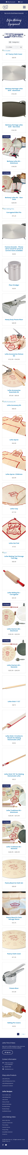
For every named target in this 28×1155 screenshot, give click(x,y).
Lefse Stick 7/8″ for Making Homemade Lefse (14, 775)
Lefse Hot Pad (14, 543)
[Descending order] (20, 47)
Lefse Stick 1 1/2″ (14, 701)
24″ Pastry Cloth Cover (14, 54)
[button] (2, 13)
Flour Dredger (14, 285)
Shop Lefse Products (9, 1075)
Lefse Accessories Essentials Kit (14, 391)
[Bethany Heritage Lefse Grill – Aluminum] (14, 64)
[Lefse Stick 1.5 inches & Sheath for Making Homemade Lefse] (14, 711)
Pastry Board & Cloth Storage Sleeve (14, 918)
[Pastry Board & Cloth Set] (14, 858)
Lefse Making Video (9, 1117)
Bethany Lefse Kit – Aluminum (14, 162)
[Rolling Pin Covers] (14, 998)
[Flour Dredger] (14, 260)
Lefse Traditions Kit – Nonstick (14, 848)
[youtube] (6, 1145)
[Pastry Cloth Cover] (14, 929)
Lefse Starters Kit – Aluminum (14, 630)
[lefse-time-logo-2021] (5, 5)
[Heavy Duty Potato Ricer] (14, 294)
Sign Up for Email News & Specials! (14, 13)
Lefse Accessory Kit (14, 405)
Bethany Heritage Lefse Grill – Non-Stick (14, 126)
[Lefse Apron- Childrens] (14, 449)
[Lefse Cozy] (14, 484)
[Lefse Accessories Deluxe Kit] (14, 329)
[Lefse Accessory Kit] (8, 402)
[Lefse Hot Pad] (14, 518)
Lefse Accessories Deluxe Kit (14, 355)
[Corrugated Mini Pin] (8, 209)
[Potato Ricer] (14, 963)
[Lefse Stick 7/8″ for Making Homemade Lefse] (14, 749)
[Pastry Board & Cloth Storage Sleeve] (14, 892)
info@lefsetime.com (9, 1069)
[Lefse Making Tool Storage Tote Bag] (4, 553)
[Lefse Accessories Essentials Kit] (14, 365)
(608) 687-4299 (8, 1066)
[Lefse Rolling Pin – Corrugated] (14, 568)
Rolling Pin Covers (14, 1023)
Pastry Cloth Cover (14, 954)
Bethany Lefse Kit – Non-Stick (14, 198)
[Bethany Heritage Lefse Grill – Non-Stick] (14, 100)
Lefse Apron (14, 440)
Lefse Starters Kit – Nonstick (14, 666)
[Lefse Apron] (14, 415)
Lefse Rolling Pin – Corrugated (14, 593)
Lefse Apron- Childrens (14, 474)
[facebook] (3, 1145)
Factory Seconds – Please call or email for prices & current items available (14, 249)
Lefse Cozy (14, 509)
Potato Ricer (14, 988)
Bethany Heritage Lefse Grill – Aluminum (14, 89)
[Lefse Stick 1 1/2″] (14, 676)
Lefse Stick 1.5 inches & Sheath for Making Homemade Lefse (14, 738)
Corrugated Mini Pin (14, 212)
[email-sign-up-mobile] (14, 34)
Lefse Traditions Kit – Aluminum (14, 811)
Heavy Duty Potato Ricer (14, 319)
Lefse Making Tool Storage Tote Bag (14, 557)
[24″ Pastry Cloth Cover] (6, 50)
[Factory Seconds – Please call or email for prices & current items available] (14, 222)
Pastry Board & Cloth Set (14, 883)
